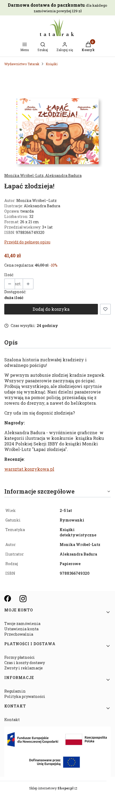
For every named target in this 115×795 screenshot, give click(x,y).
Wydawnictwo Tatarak (21, 64)
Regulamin (15, 691)
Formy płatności (19, 657)
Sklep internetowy (51, 788)
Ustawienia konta (21, 628)
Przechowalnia (18, 634)
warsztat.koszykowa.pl (29, 469)
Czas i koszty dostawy (24, 662)
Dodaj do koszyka (51, 309)
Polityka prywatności (24, 696)
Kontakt (12, 719)
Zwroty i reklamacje (23, 667)
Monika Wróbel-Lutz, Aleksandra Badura (43, 175)
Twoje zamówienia (22, 623)
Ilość (8, 274)
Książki (51, 64)
